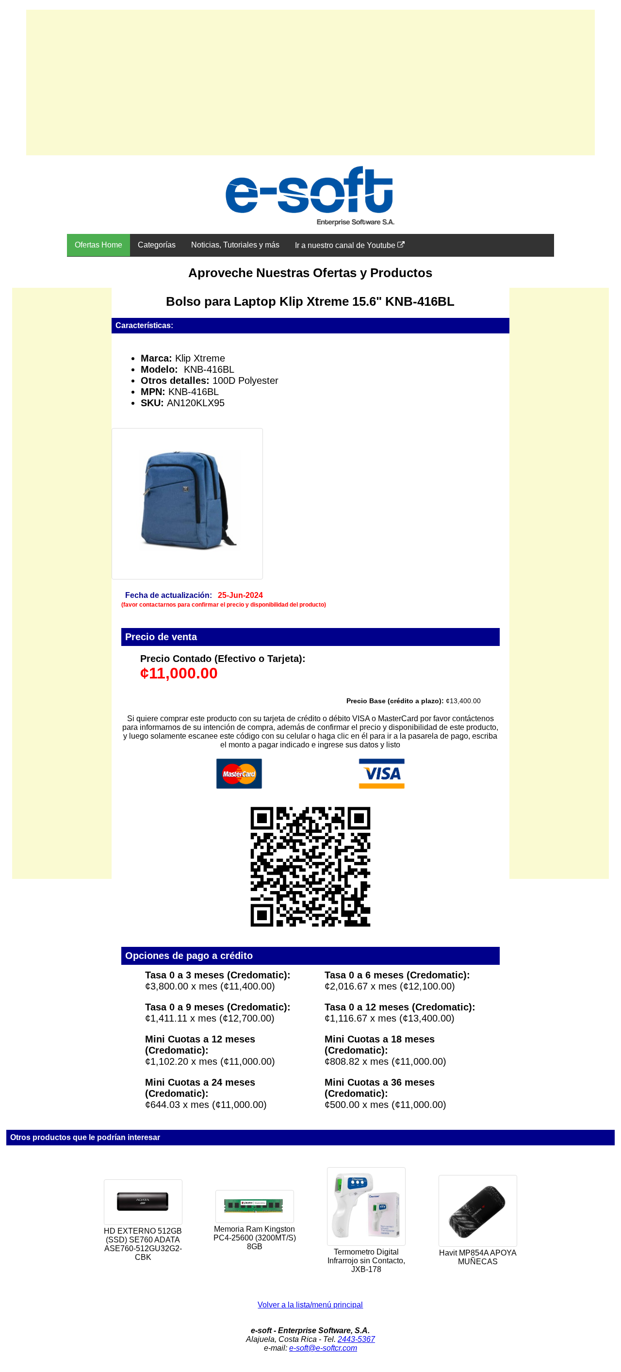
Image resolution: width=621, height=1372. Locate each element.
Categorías (157, 245)
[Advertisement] (310, 82)
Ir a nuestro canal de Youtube (346, 245)
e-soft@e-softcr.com (323, 1348)
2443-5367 (356, 1339)
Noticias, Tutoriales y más (235, 245)
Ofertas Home (98, 245)
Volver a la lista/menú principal (310, 1305)
